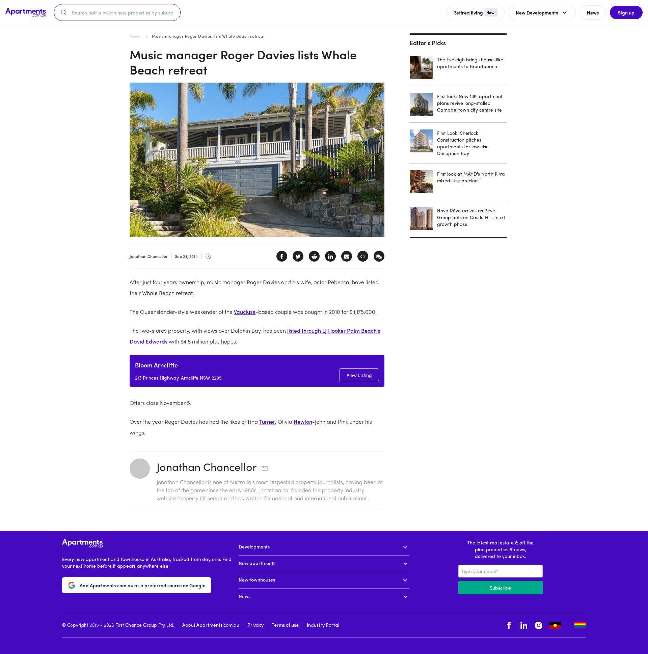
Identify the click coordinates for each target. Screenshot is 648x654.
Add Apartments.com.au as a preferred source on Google (143, 585)
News (135, 36)
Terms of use (285, 624)
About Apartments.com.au (210, 624)
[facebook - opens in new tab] (509, 625)
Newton (303, 421)
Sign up (626, 12)
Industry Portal (323, 624)
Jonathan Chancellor (206, 466)
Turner (267, 421)
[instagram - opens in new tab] (539, 625)
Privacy (255, 624)
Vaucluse (244, 312)
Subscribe (500, 587)
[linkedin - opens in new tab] (524, 625)
